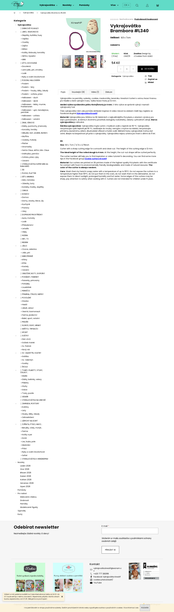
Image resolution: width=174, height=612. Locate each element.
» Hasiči (24, 304)
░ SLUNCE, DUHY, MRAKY (30, 325)
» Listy (23, 410)
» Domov (25, 197)
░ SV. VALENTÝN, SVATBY (30, 353)
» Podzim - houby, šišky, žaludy (34, 90)
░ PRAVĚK (24, 322)
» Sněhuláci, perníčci (30, 153)
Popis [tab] (63, 92)
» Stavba (24, 301)
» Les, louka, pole (28, 441)
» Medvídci (25, 445)
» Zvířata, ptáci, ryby (30, 157)
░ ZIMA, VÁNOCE (27, 122)
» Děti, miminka (28, 180)
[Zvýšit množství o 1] (133, 69)
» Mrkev (24, 49)
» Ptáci (24, 448)
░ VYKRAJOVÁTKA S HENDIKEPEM (34, 459)
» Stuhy (24, 386)
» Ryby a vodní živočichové (33, 76)
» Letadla (25, 228)
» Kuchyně (25, 204)
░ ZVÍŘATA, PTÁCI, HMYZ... (31, 424)
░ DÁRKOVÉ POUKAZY (29, 28)
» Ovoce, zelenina (29, 249)
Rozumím (144, 608)
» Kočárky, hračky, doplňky (32, 187)
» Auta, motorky (28, 218)
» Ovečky (25, 42)
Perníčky (24, 503)
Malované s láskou (28, 497)
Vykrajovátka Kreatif (87, 113)
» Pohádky (25, 283)
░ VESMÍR (24, 396)
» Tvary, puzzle (27, 393)
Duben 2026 (25, 476)
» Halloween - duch (29, 97)
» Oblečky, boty (27, 183)
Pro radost (22, 493)
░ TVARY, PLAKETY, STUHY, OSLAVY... (31, 371)
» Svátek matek (28, 342)
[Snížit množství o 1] (121, 69)
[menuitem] (48, 5)
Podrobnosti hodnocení (146, 19)
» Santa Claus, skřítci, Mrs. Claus (35, 150)
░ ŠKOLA (24, 366)
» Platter (24, 143)
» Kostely (25, 266)
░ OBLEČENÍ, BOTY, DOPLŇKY (32, 273)
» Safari (24, 455)
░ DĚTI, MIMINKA (27, 176)
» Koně (24, 438)
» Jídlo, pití (25, 252)
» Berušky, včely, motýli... (31, 427)
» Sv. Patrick (26, 346)
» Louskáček (26, 287)
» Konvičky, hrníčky (29, 129)
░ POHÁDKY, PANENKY (29, 277)
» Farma (24, 431)
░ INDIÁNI (24, 242)
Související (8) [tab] (78, 92)
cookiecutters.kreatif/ (103, 579)
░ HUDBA (24, 235)
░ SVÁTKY (24, 335)
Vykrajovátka (24, 25)
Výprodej (22, 510)
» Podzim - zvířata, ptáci (32, 94)
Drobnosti (24, 500)
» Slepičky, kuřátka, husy (31, 35)
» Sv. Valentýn (27, 360)
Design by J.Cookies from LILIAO (143, 54)
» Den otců (26, 339)
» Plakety (25, 382)
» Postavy (25, 207)
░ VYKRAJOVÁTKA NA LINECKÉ (33, 400)
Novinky (21, 462)
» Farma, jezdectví (29, 315)
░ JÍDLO (23, 246)
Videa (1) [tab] (95, 92)
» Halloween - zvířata (30, 115)
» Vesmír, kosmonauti (30, 311)
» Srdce (24, 389)
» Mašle (24, 376)
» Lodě (23, 73)
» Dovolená (26, 66)
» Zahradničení (27, 417)
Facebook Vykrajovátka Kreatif (107, 576)
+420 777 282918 (101, 573)
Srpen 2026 (25, 486)
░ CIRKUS (24, 190)
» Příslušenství (27, 225)
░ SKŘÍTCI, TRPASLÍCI (29, 328)
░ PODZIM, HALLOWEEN (30, 80)
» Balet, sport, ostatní (30, 318)
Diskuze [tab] (108, 92)
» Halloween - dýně (29, 101)
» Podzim (25, 83)
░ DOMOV (24, 194)
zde (136, 608)
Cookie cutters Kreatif (95, 158)
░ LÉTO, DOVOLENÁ (28, 63)
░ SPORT (24, 332)
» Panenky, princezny (30, 280)
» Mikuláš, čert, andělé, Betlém (34, 133)
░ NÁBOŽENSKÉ (26, 256)
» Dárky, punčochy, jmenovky (34, 126)
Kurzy (20, 514)
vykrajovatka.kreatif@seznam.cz (108, 569)
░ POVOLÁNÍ (25, 297)
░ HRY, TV (24, 239)
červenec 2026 (27, 483)
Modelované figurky (29, 507)
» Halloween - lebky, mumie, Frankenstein (33, 105)
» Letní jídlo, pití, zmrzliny (32, 70)
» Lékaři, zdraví (27, 308)
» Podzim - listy (27, 87)
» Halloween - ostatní (30, 119)
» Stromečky (26, 146)
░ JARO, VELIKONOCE (29, 31)
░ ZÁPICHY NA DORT (29, 420)
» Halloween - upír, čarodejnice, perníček (35, 111)
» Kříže (23, 263)
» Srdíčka (25, 356)
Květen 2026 (25, 479)
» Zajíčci (24, 45)
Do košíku (149, 68)
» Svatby (24, 363)
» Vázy (23, 211)
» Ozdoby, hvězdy (28, 140)
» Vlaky (24, 232)
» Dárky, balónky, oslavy (31, 379)
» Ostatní (25, 160)
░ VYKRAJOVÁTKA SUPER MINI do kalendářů (34, 165)
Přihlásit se (110, 550)
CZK (126, 5)
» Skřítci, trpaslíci (28, 56)
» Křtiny (24, 259)
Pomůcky (22, 490)
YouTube (98, 582)
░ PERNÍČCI (25, 290)
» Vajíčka (24, 38)
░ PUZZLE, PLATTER (28, 173)
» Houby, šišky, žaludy (30, 414)
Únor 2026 (24, 469)
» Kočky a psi (26, 434)
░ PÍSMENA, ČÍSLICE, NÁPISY (32, 294)
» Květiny (25, 407)
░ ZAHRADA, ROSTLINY (29, 403)
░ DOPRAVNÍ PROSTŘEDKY (31, 214)
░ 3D (22, 169)
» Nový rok (25, 349)
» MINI (23, 59)
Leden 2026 (25, 466)
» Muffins (25, 136)
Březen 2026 (25, 472)
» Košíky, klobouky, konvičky (33, 52)
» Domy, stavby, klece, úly (32, 200)
